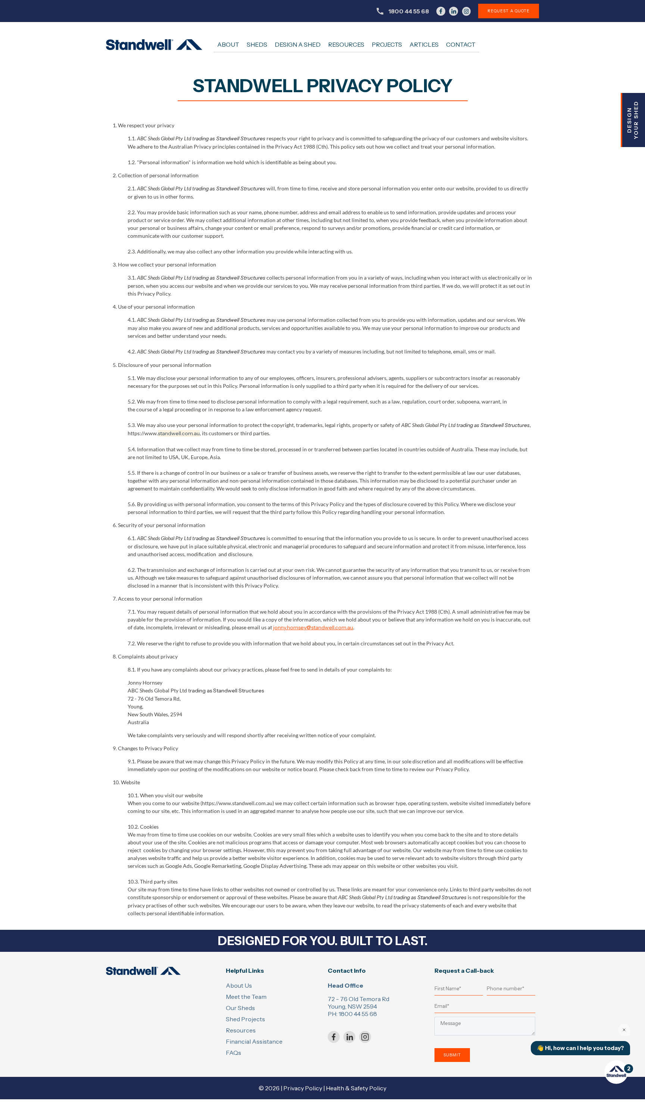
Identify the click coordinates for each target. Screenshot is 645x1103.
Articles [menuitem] (424, 44)
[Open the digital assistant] (616, 1072)
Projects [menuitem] (387, 44)
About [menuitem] (228, 44)
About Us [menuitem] (239, 985)
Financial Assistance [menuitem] (254, 1041)
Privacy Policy (302, 1088)
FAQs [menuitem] (233, 1052)
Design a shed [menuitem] (298, 44)
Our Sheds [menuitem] (240, 1008)
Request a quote (508, 11)
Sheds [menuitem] (257, 44)
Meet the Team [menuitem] (246, 996)
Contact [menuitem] (461, 44)
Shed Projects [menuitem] (245, 1019)
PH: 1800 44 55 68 (352, 1014)
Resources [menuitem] (346, 44)
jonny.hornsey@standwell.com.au (313, 627)
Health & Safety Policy (356, 1088)
